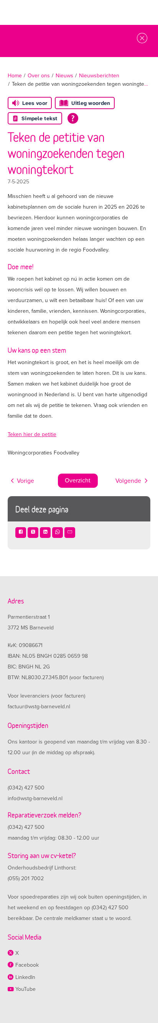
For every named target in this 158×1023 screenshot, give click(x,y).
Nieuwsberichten (99, 75)
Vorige (25, 480)
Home (15, 75)
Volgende (128, 480)
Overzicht (78, 480)
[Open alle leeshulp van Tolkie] (72, 118)
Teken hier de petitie (32, 434)
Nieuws (64, 75)
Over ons (39, 75)
